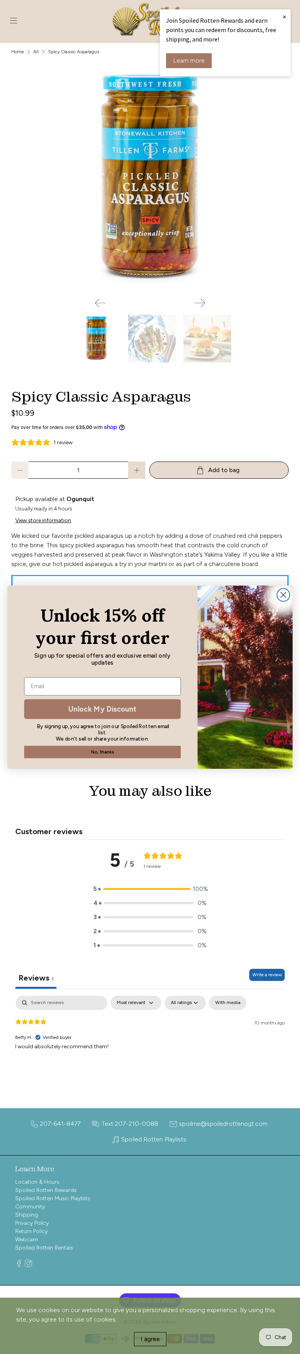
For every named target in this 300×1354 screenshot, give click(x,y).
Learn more (189, 60)
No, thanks (102, 751)
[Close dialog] (283, 594)
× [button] (284, 16)
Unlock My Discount (102, 708)
